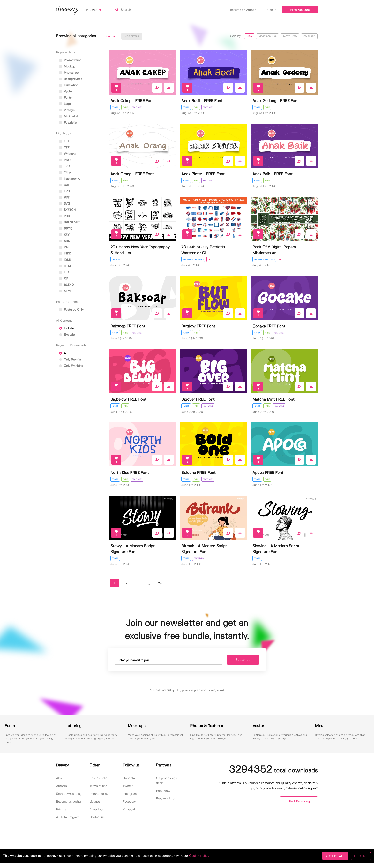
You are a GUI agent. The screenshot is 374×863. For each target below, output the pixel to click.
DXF (66, 185)
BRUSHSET (71, 222)
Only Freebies (73, 365)
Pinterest (129, 809)
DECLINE (361, 856)
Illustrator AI (72, 178)
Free (125, 107)
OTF (66, 141)
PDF (66, 197)
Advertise (96, 809)
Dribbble (129, 778)
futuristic (70, 122)
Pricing (61, 809)
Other (67, 172)
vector (68, 91)
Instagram (130, 793)
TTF (66, 147)
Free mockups (166, 798)
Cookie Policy (199, 855)
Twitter (128, 786)
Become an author (68, 801)
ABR (66, 241)
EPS (66, 191)
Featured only (73, 309)
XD (65, 278)
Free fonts (163, 790)
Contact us (96, 817)
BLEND (68, 284)
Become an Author (243, 10)
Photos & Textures (193, 260)
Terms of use (98, 786)
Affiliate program (67, 817)
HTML (67, 266)
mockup (69, 66)
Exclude (69, 334)
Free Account (300, 9)
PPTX (67, 228)
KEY (66, 234)
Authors (61, 786)
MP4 (67, 291)
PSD (66, 216)
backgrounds (72, 79)
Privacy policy (98, 778)
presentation (72, 60)
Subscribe (243, 660)
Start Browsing (299, 801)
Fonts (115, 107)
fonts (67, 97)
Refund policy (98, 793)
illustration (70, 85)
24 (160, 583)
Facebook (129, 801)
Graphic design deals (166, 780)
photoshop (71, 72)
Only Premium (73, 359)
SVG (66, 203)
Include (68, 328)
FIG (66, 272)
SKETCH (69, 209)
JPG (66, 166)
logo (67, 103)
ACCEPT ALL (335, 856)
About (60, 778)
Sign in (271, 10)
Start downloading (69, 793)
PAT (66, 247)
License (94, 801)
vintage (68, 110)
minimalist (70, 116)
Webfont (69, 153)
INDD (67, 253)
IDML (67, 259)
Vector (116, 260)
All (65, 353)
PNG (66, 160)
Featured (137, 107)
